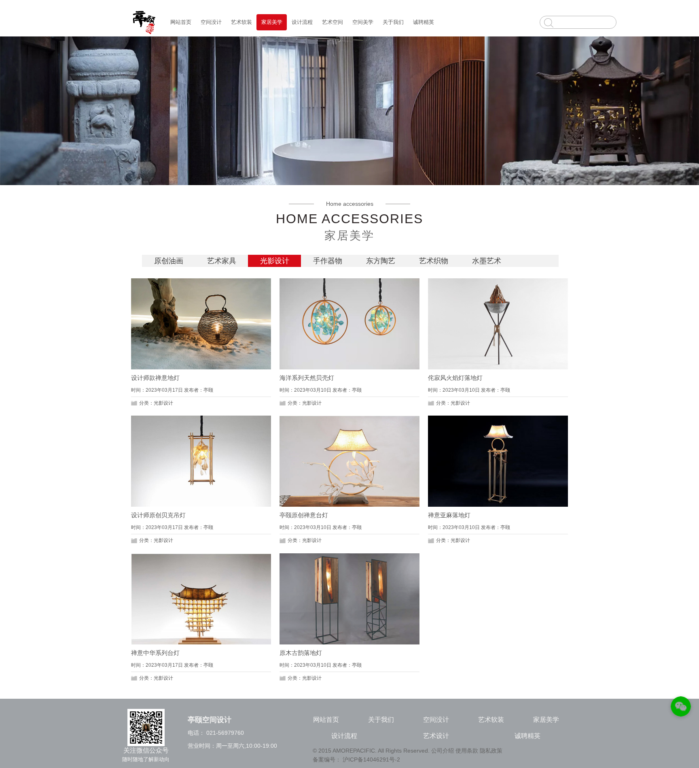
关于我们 (393, 22)
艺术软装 (241, 22)
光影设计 (274, 261)
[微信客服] (681, 707)
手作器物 (327, 261)
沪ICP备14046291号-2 (371, 759)
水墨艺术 (486, 261)
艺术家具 (221, 261)
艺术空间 (332, 22)
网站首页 (180, 22)
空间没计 (211, 22)
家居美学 (271, 22)
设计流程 (302, 22)
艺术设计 (436, 735)
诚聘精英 (423, 22)
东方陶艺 (380, 261)
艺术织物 (433, 261)
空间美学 (362, 22)
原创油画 (168, 261)
